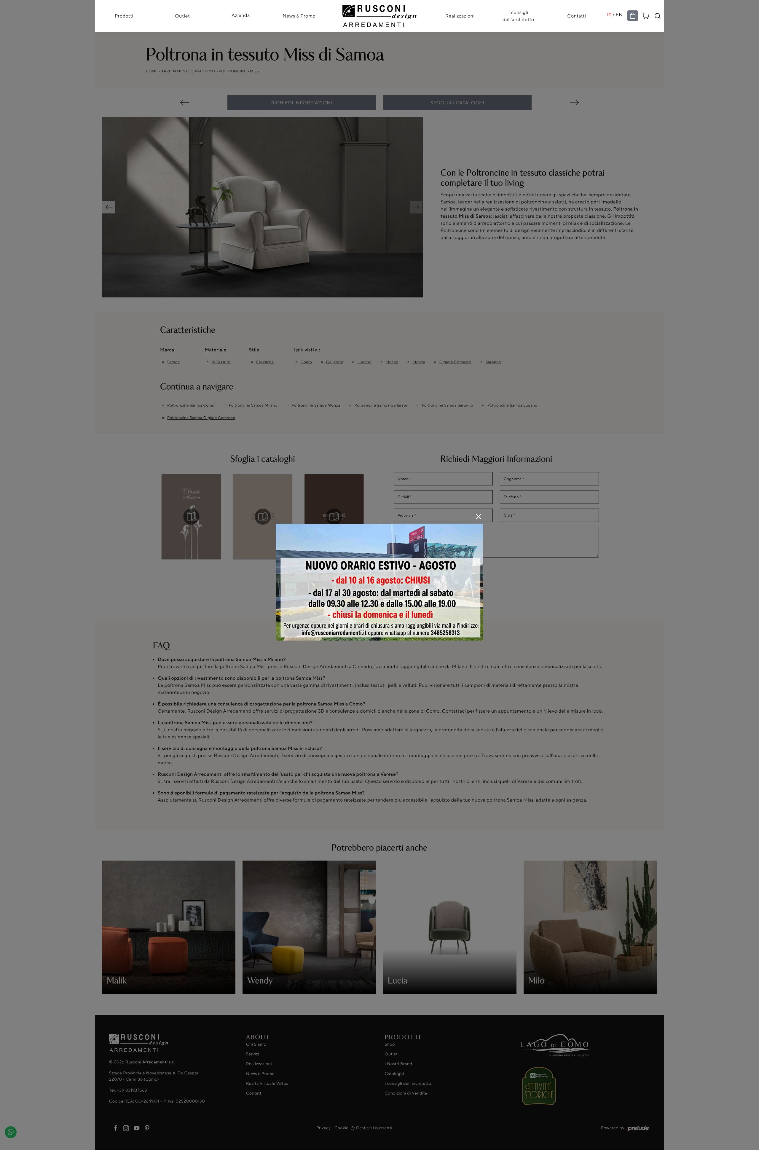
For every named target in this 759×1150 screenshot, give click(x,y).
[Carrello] (646, 15)
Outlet (182, 16)
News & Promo (299, 16)
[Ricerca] (657, 16)
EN (619, 14)
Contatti (576, 16)
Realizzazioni (459, 16)
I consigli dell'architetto (518, 16)
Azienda (241, 15)
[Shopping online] (632, 16)
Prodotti (124, 16)
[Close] (478, 516)
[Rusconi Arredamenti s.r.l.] (379, 14)
